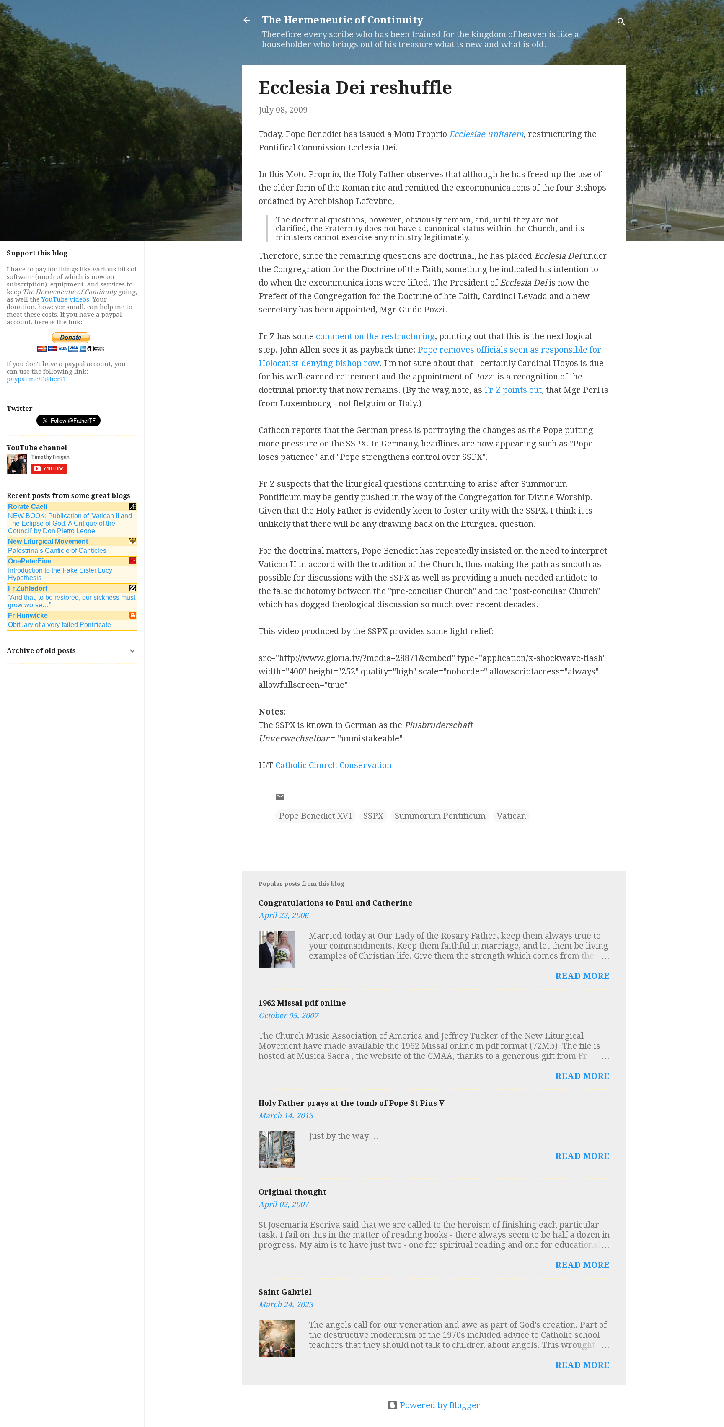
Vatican (511, 816)
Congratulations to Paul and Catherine (336, 902)
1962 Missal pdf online (302, 1003)
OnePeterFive (29, 561)
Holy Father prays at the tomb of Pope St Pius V (352, 1103)
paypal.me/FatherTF (37, 379)
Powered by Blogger (439, 1405)
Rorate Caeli (27, 506)
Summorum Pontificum (440, 816)
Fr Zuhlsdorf (27, 588)
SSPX (373, 816)
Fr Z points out (513, 390)
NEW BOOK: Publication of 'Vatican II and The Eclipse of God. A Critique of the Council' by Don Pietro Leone (70, 523)
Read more (582, 976)
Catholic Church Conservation (333, 765)
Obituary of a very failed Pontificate (59, 624)
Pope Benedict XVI (315, 816)
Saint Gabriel (285, 1292)
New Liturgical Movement (48, 541)
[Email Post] (280, 799)
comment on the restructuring (375, 336)
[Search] (621, 23)
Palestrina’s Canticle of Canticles (57, 550)
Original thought (292, 1191)
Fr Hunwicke (28, 615)
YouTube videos (65, 299)
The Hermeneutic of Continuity (342, 20)
